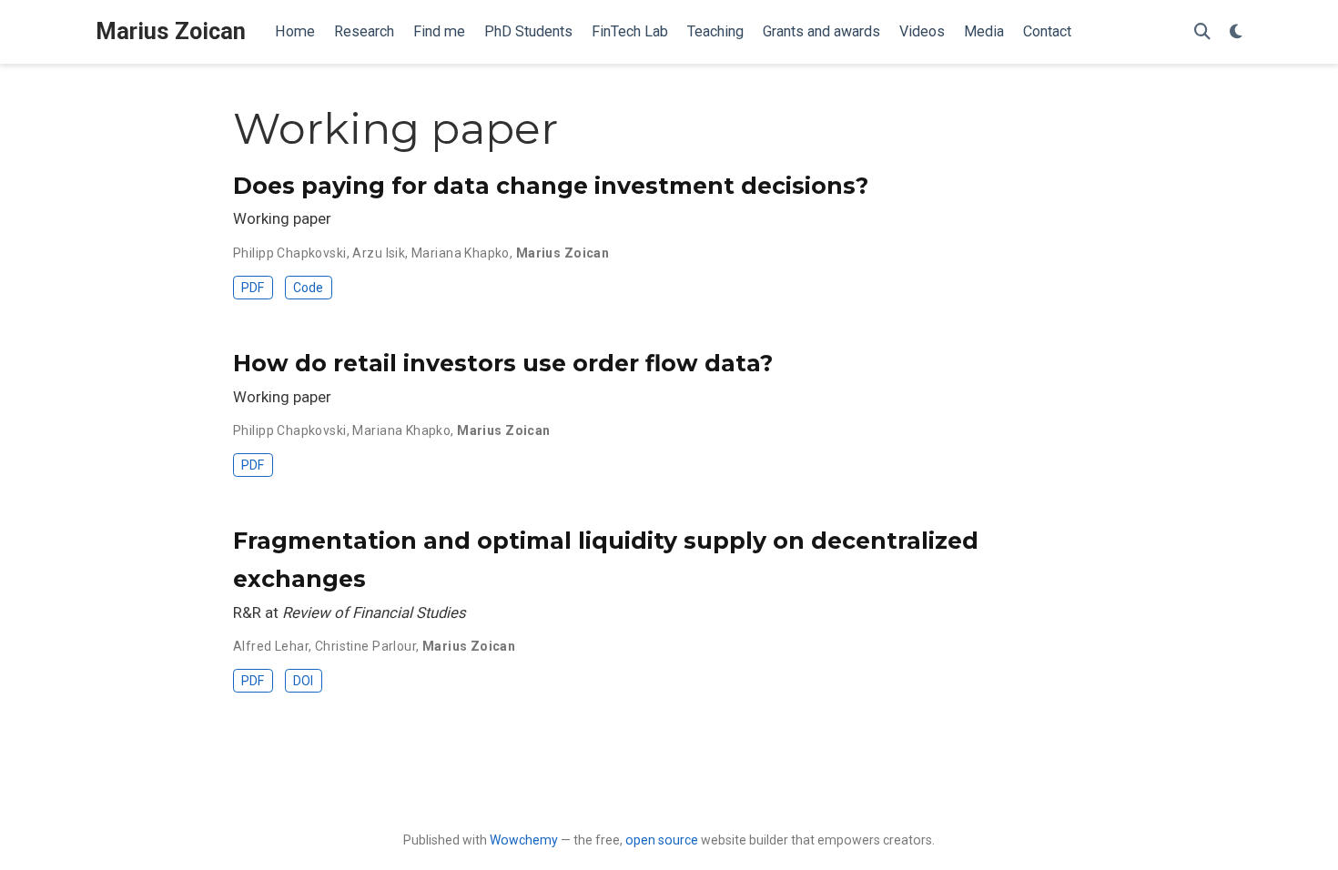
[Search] (1202, 32)
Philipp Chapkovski (290, 253)
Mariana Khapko (460, 253)
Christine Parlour (365, 646)
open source (661, 840)
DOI (303, 680)
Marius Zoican (171, 31)
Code (308, 287)
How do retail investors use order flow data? (503, 363)
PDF (252, 287)
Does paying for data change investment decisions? (550, 185)
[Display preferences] (1236, 32)
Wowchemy (524, 840)
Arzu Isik (378, 253)
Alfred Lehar (271, 646)
